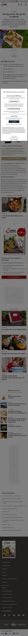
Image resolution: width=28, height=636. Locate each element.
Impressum (14, 136)
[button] (14, 121)
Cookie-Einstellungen (14, 139)
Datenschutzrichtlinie (14, 138)
